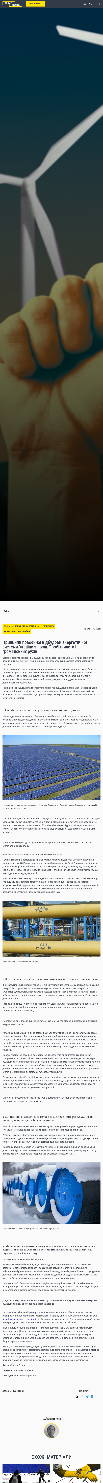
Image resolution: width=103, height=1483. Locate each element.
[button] (85, 4)
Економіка (48, 626)
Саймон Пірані (17, 1390)
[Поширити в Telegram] (87, 1396)
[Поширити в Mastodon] (91, 1396)
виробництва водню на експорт (19, 1319)
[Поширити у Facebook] (82, 1396)
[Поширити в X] (77, 1396)
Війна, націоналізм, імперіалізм (21, 626)
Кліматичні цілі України (17, 631)
